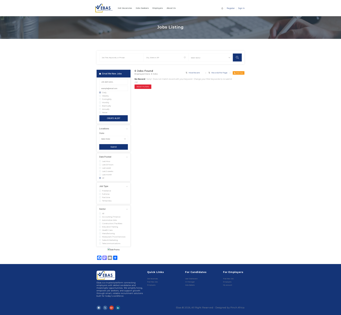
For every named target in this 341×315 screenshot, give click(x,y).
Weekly (105, 96)
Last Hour (106, 161)
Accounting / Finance (111, 217)
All (103, 178)
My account (227, 285)
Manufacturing (108, 233)
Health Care (107, 230)
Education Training (110, 227)
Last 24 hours (107, 165)
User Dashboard (191, 279)
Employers (158, 8)
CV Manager (190, 282)
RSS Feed (239, 73)
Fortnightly (106, 99)
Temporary (106, 201)
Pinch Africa (237, 307)
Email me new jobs (112, 73)
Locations (104, 128)
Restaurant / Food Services (113, 237)
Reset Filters (143, 87)
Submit (114, 147)
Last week (106, 168)
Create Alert (113, 118)
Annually (105, 109)
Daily (104, 92)
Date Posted (105, 157)
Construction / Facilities (112, 223)
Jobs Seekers (142, 8)
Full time (105, 194)
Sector (102, 209)
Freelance (106, 191)
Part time (106, 197)
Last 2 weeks (107, 171)
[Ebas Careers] (105, 8)
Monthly (105, 102)
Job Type (103, 186)
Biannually (106, 106)
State (101, 133)
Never (104, 112)
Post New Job (152, 282)
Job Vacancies (125, 8)
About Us (171, 8)
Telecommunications (111, 243)
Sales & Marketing (110, 240)
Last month (107, 175)
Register (231, 8)
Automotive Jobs (109, 220)
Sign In (241, 8)
